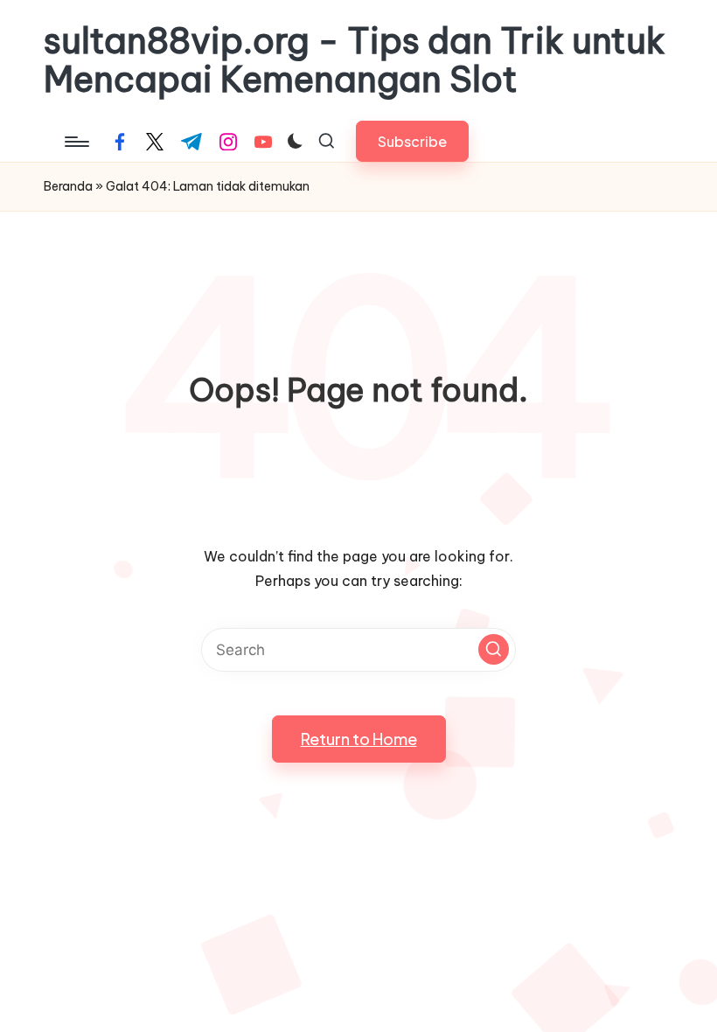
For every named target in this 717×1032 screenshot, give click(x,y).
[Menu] (76, 142)
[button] (412, 141)
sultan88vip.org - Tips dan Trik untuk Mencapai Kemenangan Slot (354, 60)
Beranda (68, 186)
